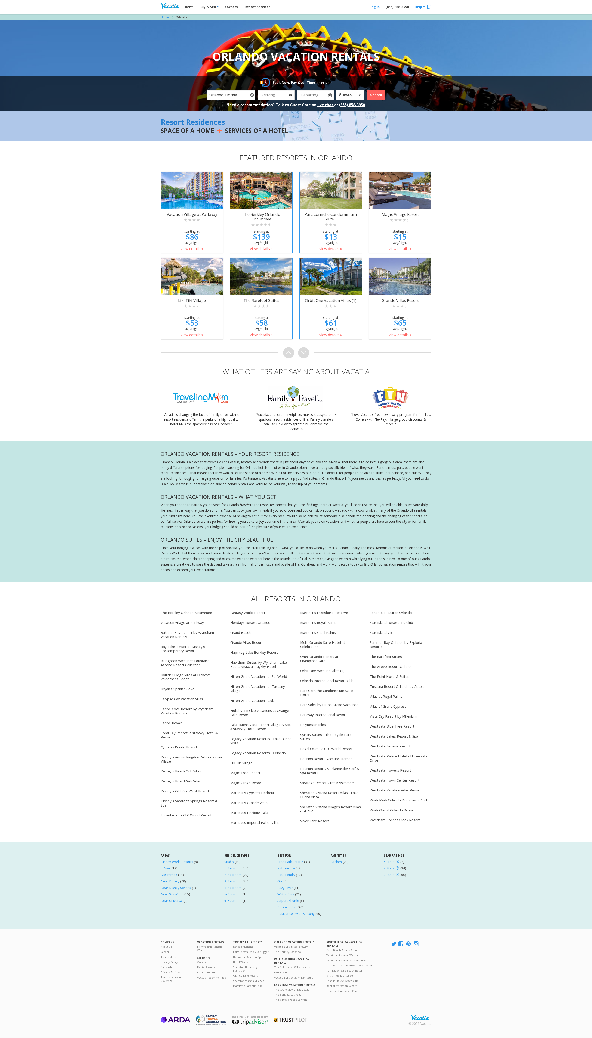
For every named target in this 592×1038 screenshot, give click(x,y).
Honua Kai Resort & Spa (247, 957)
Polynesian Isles (313, 724)
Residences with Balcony (296, 913)
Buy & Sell (208, 7)
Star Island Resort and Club (391, 622)
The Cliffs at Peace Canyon (290, 999)
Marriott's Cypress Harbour (252, 793)
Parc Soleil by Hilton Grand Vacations (329, 705)
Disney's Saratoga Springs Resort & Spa (189, 803)
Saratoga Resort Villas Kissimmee (327, 783)
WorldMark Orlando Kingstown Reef (398, 800)
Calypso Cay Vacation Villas (182, 699)
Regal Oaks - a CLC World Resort (326, 749)
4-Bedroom (233, 887)
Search (376, 94)
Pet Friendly (286, 874)
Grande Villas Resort (246, 642)
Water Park (286, 894)
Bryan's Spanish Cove (177, 689)
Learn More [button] (324, 83)
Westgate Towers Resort (390, 770)
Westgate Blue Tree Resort (392, 726)
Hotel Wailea (241, 962)
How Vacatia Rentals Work (209, 948)
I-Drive (166, 868)
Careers (165, 952)
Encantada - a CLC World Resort (186, 815)
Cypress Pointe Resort (179, 747)
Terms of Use (169, 957)
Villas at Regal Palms (386, 696)
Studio (229, 862)
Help (419, 7)
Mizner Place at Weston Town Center (349, 965)
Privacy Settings (170, 972)
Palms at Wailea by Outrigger (251, 952)
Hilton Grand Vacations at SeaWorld (258, 676)
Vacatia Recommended (211, 977)
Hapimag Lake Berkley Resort (254, 652)
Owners (231, 7)
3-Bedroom (233, 881)
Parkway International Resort (323, 715)
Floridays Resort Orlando (250, 622)
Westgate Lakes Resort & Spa (394, 736)
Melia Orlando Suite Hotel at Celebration (322, 644)
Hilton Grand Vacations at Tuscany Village (257, 688)
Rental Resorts (206, 967)
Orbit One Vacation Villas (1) (322, 671)
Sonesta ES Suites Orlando (391, 612)
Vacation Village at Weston (342, 955)
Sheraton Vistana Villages (248, 980)
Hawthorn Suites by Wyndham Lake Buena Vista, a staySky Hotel (258, 664)
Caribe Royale (172, 723)
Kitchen (336, 862)
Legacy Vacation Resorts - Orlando (258, 753)
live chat (325, 104)
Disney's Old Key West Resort (185, 791)
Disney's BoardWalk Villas (181, 781)
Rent (189, 7)
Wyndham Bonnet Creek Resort (395, 820)
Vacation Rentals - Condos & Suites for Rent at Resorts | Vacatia (170, 6)
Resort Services (258, 7)
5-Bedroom (233, 894)
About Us (166, 946)
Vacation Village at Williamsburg (293, 977)
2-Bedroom (233, 874)
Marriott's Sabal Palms (318, 632)
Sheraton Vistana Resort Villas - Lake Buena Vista (329, 795)
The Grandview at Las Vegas (291, 989)
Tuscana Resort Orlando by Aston (397, 686)
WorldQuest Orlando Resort (392, 810)
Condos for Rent (207, 972)
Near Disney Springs (176, 887)
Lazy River (285, 887)
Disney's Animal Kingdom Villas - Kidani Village (191, 759)
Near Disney (170, 881)
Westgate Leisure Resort (390, 746)
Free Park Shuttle (290, 862)
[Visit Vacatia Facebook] (401, 944)
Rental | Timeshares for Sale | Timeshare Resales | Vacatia (420, 1017)
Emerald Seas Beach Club (342, 991)
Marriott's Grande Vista (249, 802)
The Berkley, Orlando (287, 952)
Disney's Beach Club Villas (181, 771)
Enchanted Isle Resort (339, 975)
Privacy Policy (169, 962)
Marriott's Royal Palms (318, 622)
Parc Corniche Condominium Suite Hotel (326, 692)
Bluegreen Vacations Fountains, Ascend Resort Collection (185, 663)
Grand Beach (240, 632)
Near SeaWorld (172, 894)
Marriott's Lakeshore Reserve (324, 612)
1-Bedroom (233, 868)
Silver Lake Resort (314, 821)
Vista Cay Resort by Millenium (393, 716)
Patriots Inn (281, 972)
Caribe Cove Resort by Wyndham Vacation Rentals (187, 711)
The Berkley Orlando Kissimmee (186, 612)
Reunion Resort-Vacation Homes (326, 759)
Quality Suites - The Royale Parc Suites (325, 736)
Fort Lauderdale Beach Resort (344, 970)
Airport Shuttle (288, 900)
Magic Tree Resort (245, 773)
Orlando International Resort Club (327, 680)
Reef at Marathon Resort (341, 986)
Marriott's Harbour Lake (249, 812)
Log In (375, 7)
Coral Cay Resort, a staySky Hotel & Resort (189, 735)
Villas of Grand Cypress (388, 706)
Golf (281, 881)
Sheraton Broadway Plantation (245, 968)
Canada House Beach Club (342, 980)
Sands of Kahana (243, 946)
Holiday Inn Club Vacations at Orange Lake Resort (259, 712)
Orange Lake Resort (245, 975)
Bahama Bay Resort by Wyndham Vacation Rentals (187, 634)
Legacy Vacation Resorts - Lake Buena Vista (260, 741)
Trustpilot (290, 1020)
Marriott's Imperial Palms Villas (254, 822)
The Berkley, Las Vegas (288, 994)
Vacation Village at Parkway (182, 622)
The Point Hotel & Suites (389, 676)
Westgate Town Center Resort (394, 780)
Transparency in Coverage (171, 978)
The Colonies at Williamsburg (292, 967)
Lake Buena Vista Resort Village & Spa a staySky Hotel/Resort (260, 726)
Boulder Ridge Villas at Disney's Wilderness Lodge (186, 677)
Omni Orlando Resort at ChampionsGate (319, 658)
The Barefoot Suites (386, 656)
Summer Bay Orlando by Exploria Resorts (396, 644)
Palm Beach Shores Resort (342, 950)
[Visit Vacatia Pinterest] (409, 944)
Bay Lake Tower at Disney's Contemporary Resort (183, 648)
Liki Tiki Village (241, 763)
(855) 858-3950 (397, 7)
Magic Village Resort (246, 783)
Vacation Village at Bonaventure (346, 960)
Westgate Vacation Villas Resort (395, 790)
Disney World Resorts (177, 862)
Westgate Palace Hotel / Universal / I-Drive (400, 758)
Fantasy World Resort (247, 612)
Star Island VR (381, 632)
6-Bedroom (233, 900)
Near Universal (172, 900)
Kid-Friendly (286, 868)
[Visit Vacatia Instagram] (416, 944)
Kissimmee (169, 874)
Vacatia (201, 962)
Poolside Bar (287, 907)
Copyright (167, 967)
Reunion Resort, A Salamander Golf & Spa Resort (329, 770)
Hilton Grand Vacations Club (252, 700)
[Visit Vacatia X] (393, 944)
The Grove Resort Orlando (391, 666)
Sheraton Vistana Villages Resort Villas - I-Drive (330, 809)
